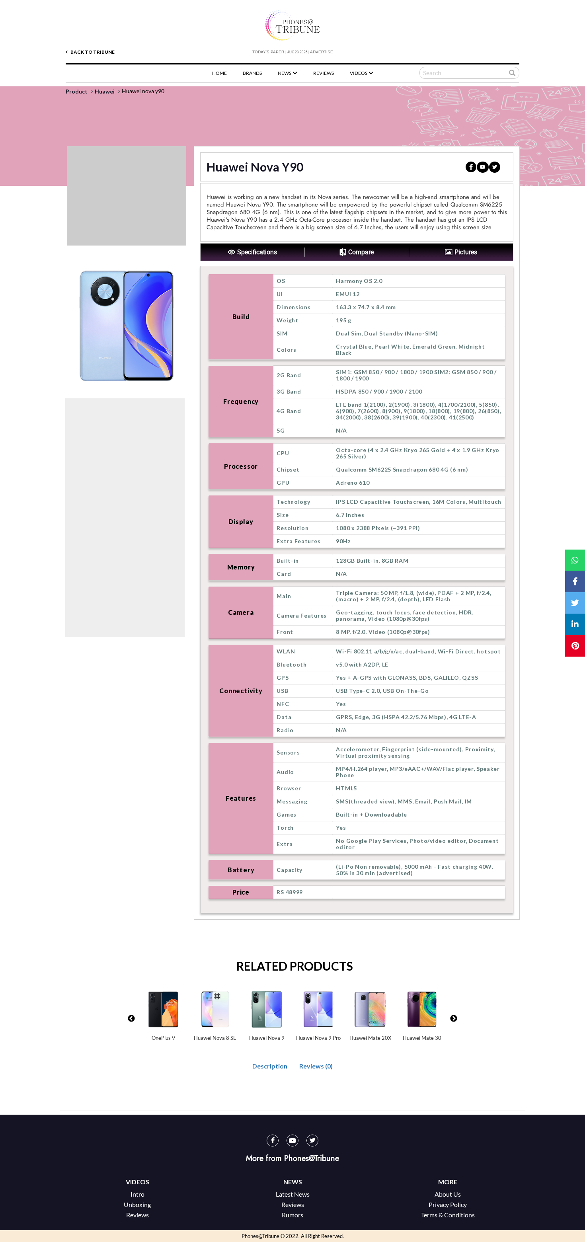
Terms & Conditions (448, 1215)
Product (77, 91)
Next (454, 1019)
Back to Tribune (92, 52)
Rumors (292, 1215)
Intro (137, 1194)
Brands (252, 73)
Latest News (293, 1194)
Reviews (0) (316, 1066)
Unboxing (137, 1204)
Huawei (105, 91)
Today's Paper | (269, 52)
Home (219, 73)
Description (269, 1066)
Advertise (321, 52)
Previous (131, 1019)
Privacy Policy (448, 1204)
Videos (359, 73)
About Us (448, 1194)
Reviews (323, 73)
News (285, 73)
